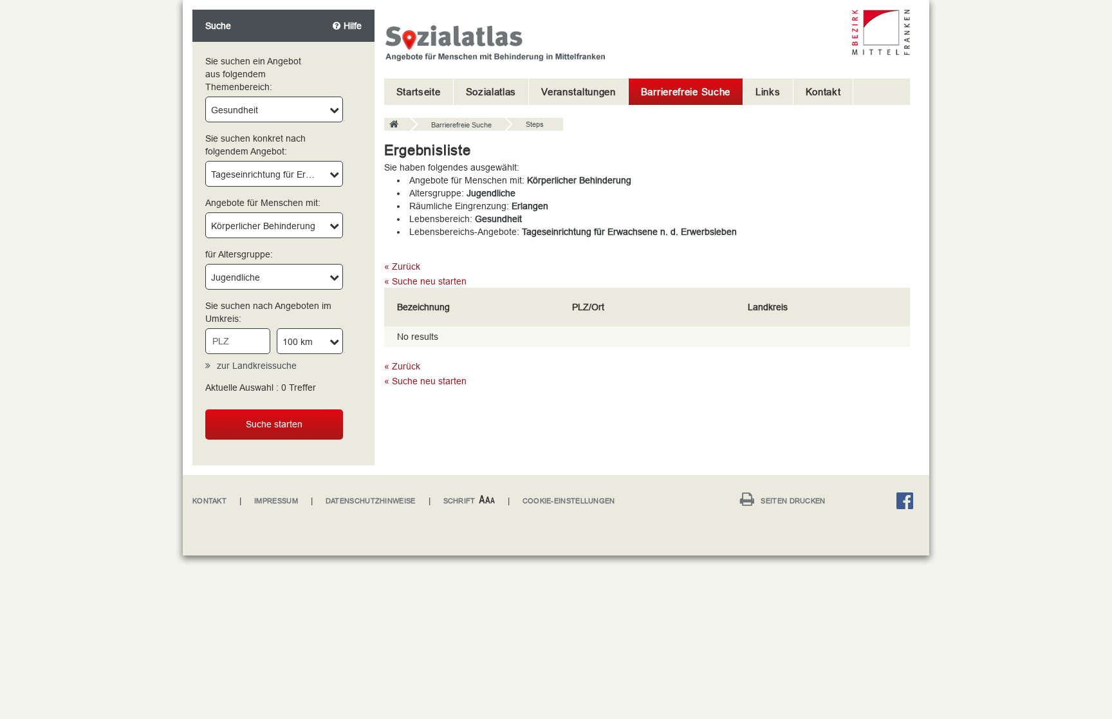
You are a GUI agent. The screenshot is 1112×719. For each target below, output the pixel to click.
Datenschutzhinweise (371, 500)
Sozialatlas (491, 91)
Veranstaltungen (578, 91)
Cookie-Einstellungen (569, 500)
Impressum (276, 500)
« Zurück (402, 266)
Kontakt (823, 91)
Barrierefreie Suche (685, 91)
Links (768, 91)
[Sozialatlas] (397, 124)
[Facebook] (908, 503)
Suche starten (274, 424)
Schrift (459, 500)
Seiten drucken (793, 500)
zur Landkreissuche (257, 365)
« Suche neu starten (425, 281)
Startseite (418, 91)
